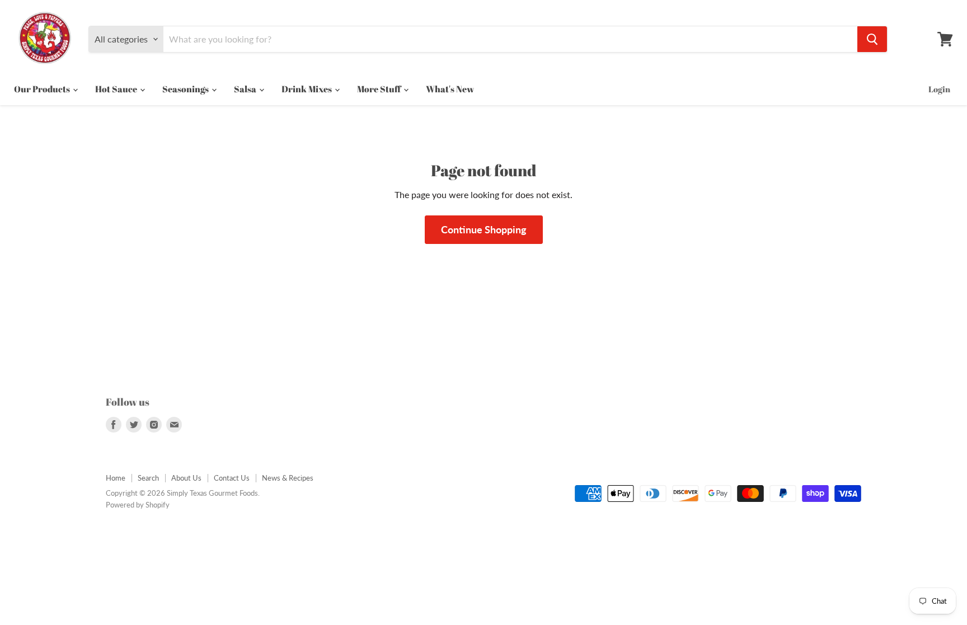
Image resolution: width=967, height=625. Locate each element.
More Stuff (379, 89)
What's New (450, 89)
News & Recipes (287, 477)
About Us (186, 477)
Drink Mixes (307, 89)
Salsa (246, 89)
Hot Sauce (117, 89)
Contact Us (232, 477)
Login (939, 89)
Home (115, 477)
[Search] (872, 39)
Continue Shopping (484, 229)
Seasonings (186, 89)
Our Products (43, 89)
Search (148, 477)
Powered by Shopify (138, 504)
